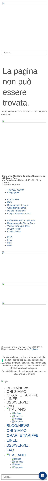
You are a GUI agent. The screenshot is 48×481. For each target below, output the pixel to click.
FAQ (10, 406)
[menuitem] (27, 409)
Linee (12, 399)
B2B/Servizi (18, 402)
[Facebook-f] (5, 167)
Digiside (34, 349)
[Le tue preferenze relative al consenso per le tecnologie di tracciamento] (2, 360)
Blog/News (18, 388)
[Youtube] (19, 167)
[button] (24, 48)
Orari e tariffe (22, 395)
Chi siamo (16, 391)
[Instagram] (12, 167)
